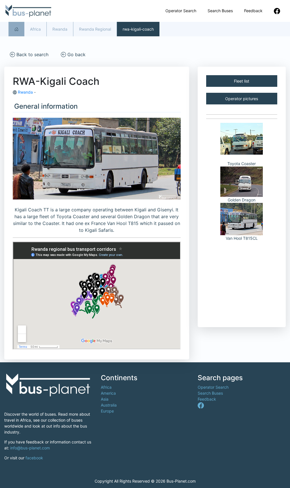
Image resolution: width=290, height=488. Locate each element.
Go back (76, 54)
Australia (109, 405)
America (108, 393)
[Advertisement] (241, 280)
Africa (35, 29)
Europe (107, 411)
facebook (34, 457)
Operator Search (180, 10)
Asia (104, 399)
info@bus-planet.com (30, 447)
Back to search (31, 54)
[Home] (16, 29)
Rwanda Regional (95, 29)
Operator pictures (241, 98)
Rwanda (59, 29)
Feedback (253, 10)
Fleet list (241, 81)
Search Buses (220, 10)
